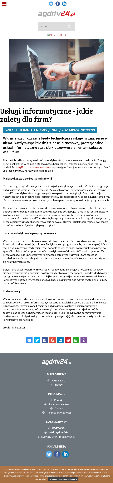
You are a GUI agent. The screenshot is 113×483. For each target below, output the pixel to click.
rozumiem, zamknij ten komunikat (63, 479)
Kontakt (58, 400)
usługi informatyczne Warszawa (33, 167)
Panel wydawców (59, 404)
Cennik (59, 408)
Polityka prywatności (59, 412)
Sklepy (59, 384)
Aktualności (58, 380)
